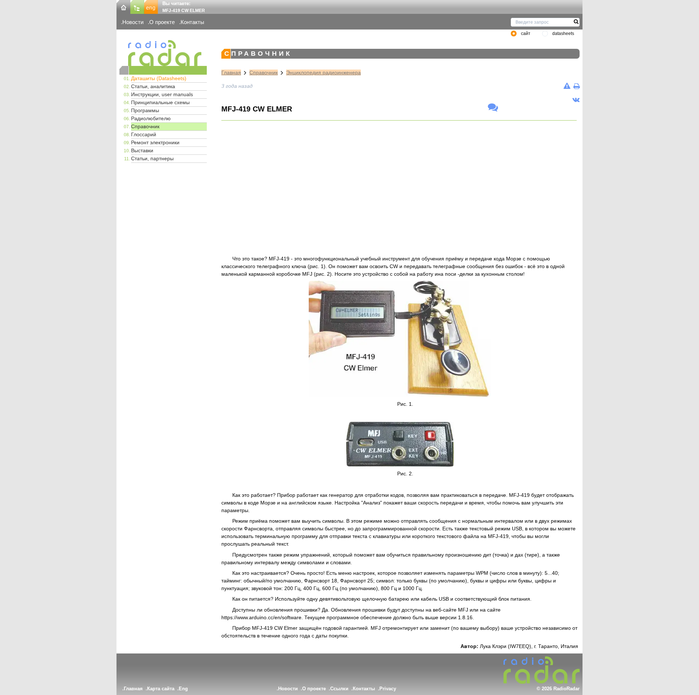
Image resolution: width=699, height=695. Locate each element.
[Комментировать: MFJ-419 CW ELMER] (493, 108)
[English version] (151, 6)
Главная (231, 72)
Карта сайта (160, 688)
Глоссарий (143, 134)
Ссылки (339, 688)
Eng (183, 688)
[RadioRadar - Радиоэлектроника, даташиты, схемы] (163, 53)
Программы (145, 110)
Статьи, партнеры (152, 158)
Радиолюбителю (151, 118)
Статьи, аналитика (153, 86)
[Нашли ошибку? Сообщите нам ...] (567, 86)
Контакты (192, 22)
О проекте (162, 22)
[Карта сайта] (137, 6)
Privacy (387, 688)
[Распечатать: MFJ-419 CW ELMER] (576, 86)
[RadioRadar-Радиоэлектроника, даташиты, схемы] (123, 6)
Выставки (142, 150)
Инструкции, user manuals (162, 94)
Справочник (145, 126)
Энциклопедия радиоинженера (323, 72)
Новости (132, 22)
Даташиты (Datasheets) (158, 78)
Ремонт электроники (155, 142)
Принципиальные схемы (160, 102)
